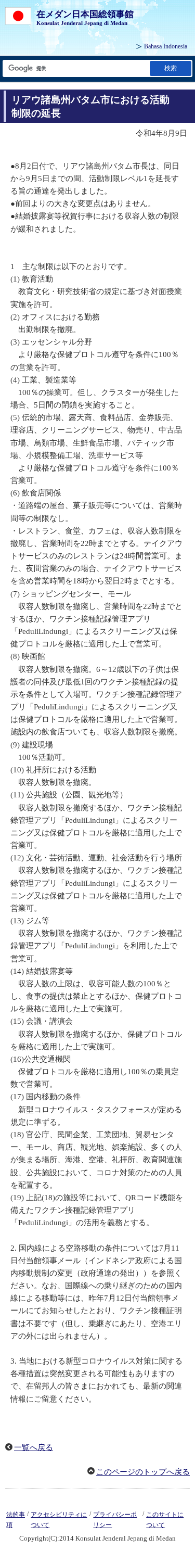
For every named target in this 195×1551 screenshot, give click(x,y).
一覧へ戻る (33, 1447)
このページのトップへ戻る (143, 1472)
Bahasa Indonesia (165, 46)
